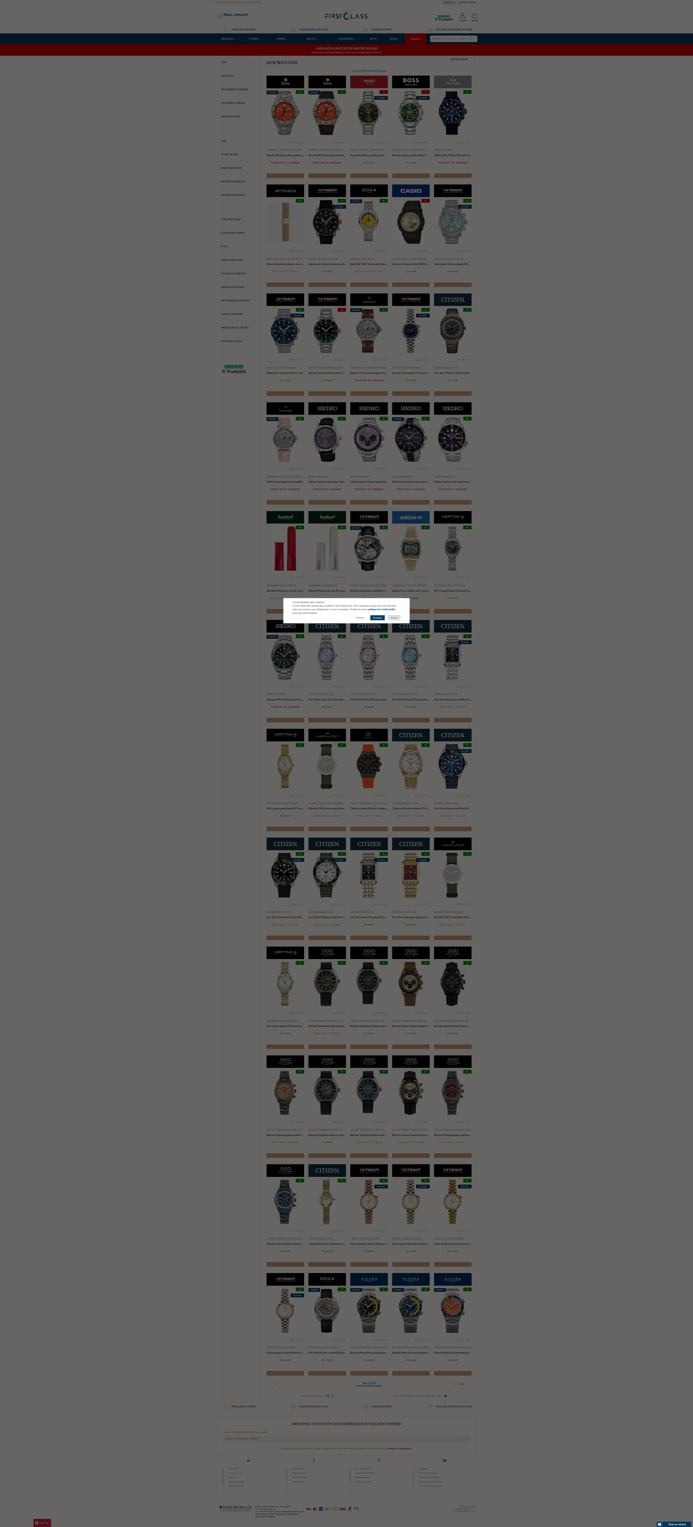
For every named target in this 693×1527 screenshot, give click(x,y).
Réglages (360, 618)
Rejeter (394, 618)
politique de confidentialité (381, 609)
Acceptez (377, 618)
